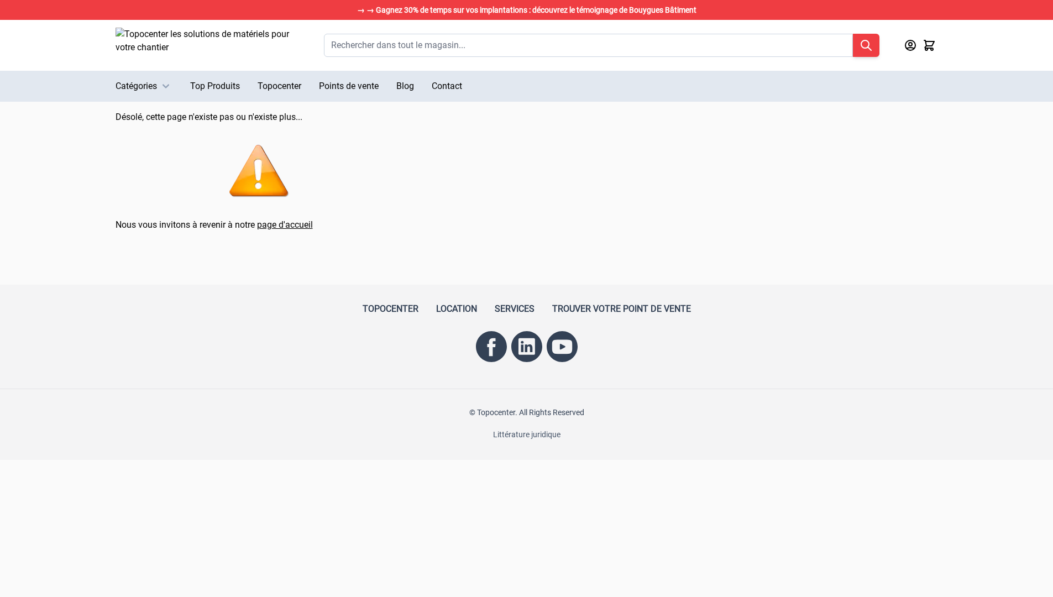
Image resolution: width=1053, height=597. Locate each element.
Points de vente (349, 86)
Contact (447, 86)
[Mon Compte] (910, 45)
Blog (405, 86)
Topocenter (279, 86)
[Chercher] (866, 45)
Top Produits (215, 86)
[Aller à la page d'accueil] (209, 45)
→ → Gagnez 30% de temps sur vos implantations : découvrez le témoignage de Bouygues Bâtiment (526, 10)
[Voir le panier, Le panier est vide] (929, 45)
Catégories (136, 86)
